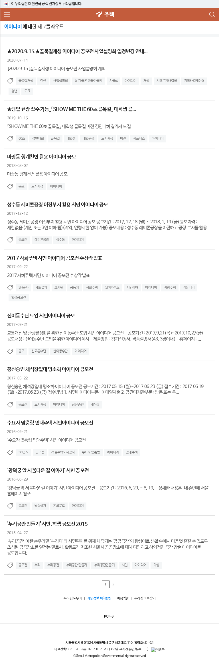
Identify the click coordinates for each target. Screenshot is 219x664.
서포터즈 (139, 139)
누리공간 (53, 565)
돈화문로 (59, 506)
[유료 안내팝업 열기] (144, 649)
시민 (124, 565)
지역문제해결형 (167, 81)
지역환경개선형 (194, 81)
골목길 (55, 139)
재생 (146, 81)
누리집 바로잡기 (144, 598)
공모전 (23, 240)
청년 (14, 91)
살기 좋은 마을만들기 (88, 81)
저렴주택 (170, 288)
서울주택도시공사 (63, 452)
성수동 (60, 240)
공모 (21, 187)
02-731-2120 (97, 649)
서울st (114, 81)
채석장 (95, 405)
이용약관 (123, 598)
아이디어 (130, 81)
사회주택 (92, 288)
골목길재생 (26, 81)
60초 (22, 139)
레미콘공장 (42, 240)
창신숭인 (78, 405)
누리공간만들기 (104, 565)
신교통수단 (38, 351)
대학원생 (88, 139)
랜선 (43, 81)
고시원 (58, 288)
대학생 (71, 139)
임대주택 (131, 452)
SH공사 (24, 288)
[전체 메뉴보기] (7, 14)
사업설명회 (60, 81)
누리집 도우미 (73, 598)
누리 (37, 565)
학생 (156, 565)
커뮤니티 (188, 288)
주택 (109, 14)
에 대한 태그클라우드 (33, 27)
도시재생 (107, 139)
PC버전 (109, 617)
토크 (27, 91)
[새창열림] (99, 14)
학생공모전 (18, 298)
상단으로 (154, 616)
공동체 (74, 288)
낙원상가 (40, 506)
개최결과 (41, 288)
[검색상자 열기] (212, 14)
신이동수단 (60, 351)
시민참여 (132, 288)
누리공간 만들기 (76, 565)
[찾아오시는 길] (143, 643)
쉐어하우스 (112, 288)
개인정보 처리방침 (99, 598)
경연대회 (38, 139)
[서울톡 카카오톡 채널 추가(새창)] (158, 649)
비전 (123, 139)
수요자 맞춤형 (91, 452)
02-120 (73, 649)
